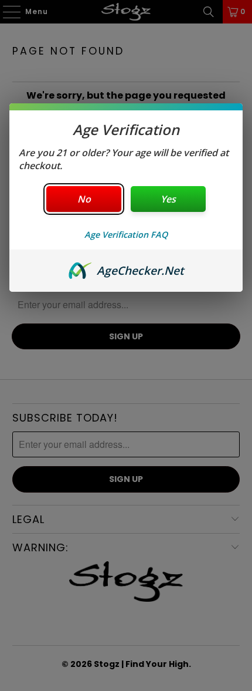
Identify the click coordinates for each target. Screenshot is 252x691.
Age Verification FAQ (126, 234)
